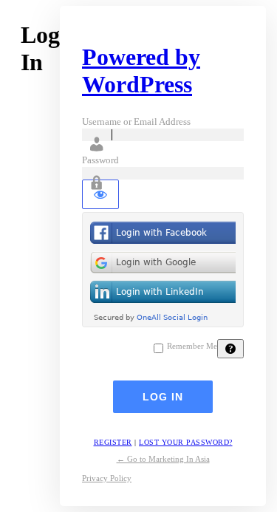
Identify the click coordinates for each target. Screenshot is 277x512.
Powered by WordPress (141, 71)
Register (113, 442)
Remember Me (192, 346)
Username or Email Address (136, 121)
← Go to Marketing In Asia (163, 458)
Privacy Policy (106, 478)
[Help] (230, 348)
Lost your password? (186, 442)
